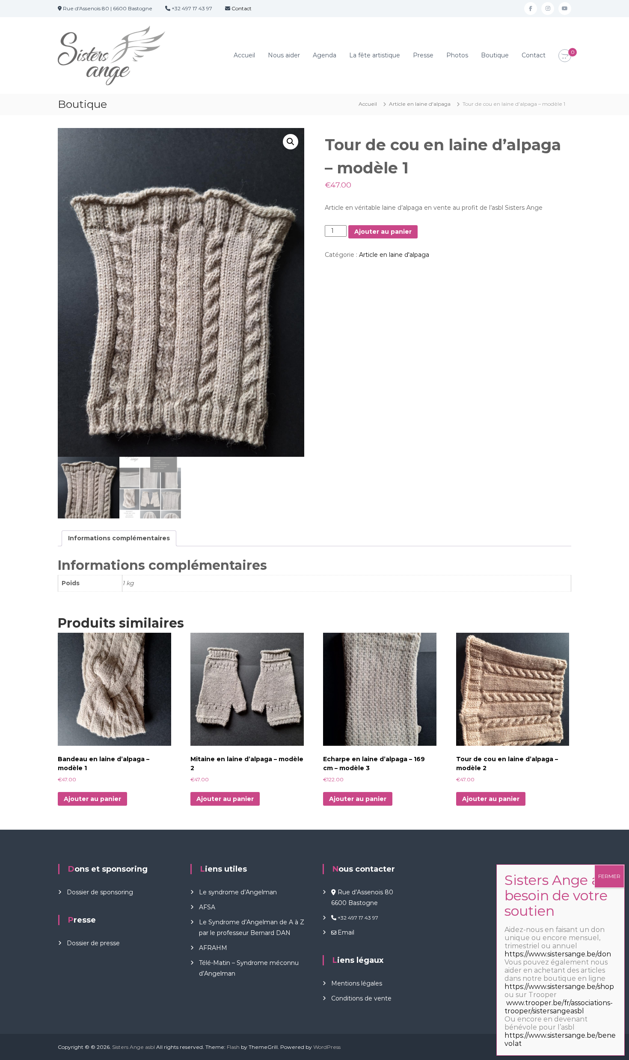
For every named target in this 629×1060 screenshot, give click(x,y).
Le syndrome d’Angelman (238, 892)
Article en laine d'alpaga (420, 104)
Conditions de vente (361, 998)
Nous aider (284, 55)
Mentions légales (356, 983)
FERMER (609, 876)
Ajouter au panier (383, 231)
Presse (423, 55)
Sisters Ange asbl (133, 1047)
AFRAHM (213, 948)
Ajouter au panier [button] (92, 799)
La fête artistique (374, 55)
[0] (565, 56)
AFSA (207, 907)
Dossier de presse (93, 943)
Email (346, 932)
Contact (241, 8)
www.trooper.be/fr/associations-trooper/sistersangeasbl (558, 1007)
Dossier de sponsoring (100, 892)
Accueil (244, 55)
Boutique (495, 55)
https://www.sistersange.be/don (557, 954)
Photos (457, 55)
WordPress (327, 1047)
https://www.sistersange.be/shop (559, 987)
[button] (290, 141)
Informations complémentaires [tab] (119, 538)
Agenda (324, 55)
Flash (233, 1047)
